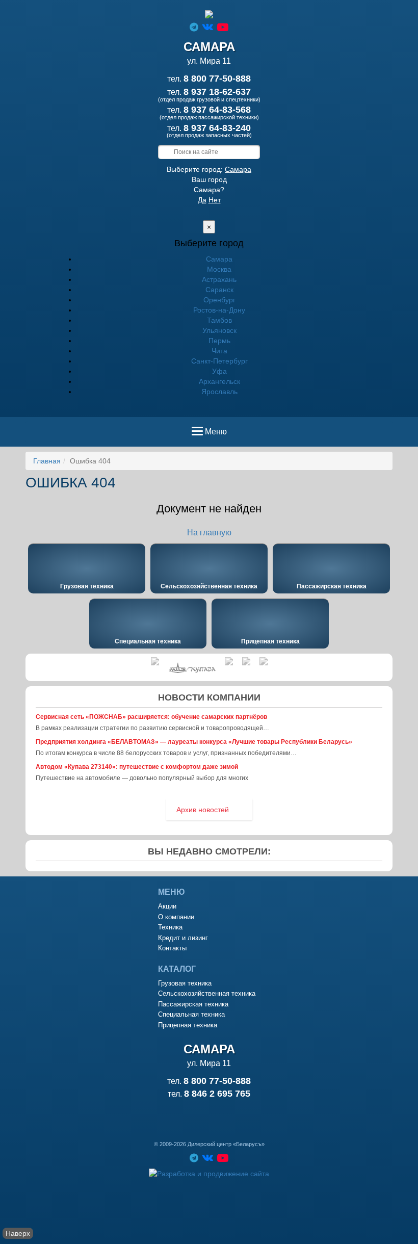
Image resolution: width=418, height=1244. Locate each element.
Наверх (18, 1233)
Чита (219, 351)
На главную (209, 532)
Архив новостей (202, 810)
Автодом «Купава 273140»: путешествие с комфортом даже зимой (137, 766)
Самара (238, 169)
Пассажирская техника (332, 586)
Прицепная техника (270, 641)
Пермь (219, 340)
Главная (47, 461)
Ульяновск (219, 330)
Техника (170, 927)
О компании (176, 917)
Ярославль (219, 391)
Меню (215, 435)
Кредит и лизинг (183, 938)
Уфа (219, 371)
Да (202, 200)
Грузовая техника (87, 586)
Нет (214, 200)
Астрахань (219, 279)
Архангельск (219, 381)
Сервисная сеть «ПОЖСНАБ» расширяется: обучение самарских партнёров (151, 716)
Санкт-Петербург (219, 361)
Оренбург (219, 300)
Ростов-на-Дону (219, 310)
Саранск (219, 290)
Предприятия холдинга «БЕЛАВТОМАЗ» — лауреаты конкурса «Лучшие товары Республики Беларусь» (194, 741)
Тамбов (219, 320)
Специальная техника (148, 641)
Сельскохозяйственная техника (209, 586)
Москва (219, 269)
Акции (167, 906)
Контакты (172, 948)
